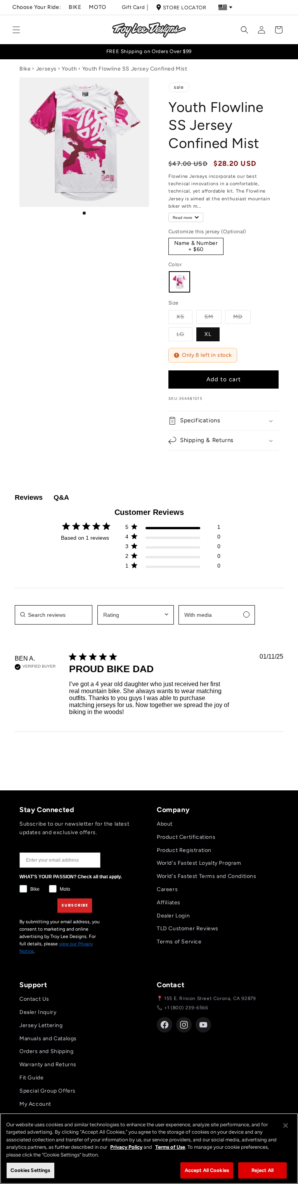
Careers (167, 889)
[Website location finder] (225, 7)
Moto (97, 7)
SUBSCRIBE (74, 905)
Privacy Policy (126, 1147)
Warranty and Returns (47, 1064)
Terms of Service (179, 941)
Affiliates (168, 902)
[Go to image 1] (84, 213)
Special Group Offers (47, 1091)
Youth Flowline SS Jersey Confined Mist (134, 68)
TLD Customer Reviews (187, 928)
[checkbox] (216, 615)
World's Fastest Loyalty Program (199, 863)
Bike (75, 7)
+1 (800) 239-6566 (186, 1007)
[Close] (285, 1125)
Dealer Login (173, 915)
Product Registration (184, 850)
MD (242, 316)
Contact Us (34, 999)
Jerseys (46, 68)
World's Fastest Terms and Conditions (206, 876)
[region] (149, 1148)
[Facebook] (164, 1025)
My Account (35, 1104)
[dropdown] (135, 615)
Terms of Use (170, 1147)
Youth (69, 68)
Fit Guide (31, 1077)
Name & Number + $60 (196, 246)
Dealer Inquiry (37, 1012)
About (165, 824)
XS (184, 316)
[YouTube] (203, 1025)
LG (184, 333)
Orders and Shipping (46, 1051)
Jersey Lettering (41, 1025)
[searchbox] (53, 615)
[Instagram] (184, 1025)
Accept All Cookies (207, 1170)
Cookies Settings (30, 1170)
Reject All (262, 1170)
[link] (172, 567)
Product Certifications (186, 837)
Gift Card (133, 7)
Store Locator (184, 7)
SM (213, 316)
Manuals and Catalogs (48, 1038)
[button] (16, 29)
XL (207, 334)
